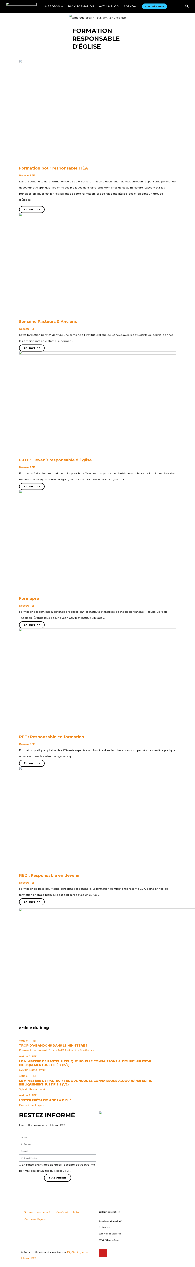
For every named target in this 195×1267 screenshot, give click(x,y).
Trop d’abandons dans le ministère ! (53, 1045)
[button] (53, 6)
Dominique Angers (31, 1105)
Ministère (73, 1050)
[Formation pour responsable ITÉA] (97, 111)
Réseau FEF (27, 175)
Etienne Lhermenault (33, 1050)
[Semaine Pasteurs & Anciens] (97, 265)
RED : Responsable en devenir (49, 875)
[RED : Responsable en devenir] (97, 818)
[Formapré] (97, 541)
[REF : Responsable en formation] (97, 680)
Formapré (29, 598)
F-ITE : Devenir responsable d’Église (55, 460)
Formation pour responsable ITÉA (53, 168)
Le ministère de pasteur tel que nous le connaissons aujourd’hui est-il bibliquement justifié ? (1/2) (85, 1082)
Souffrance (87, 1050)
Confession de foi (67, 1212)
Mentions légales (35, 1219)
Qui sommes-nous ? (37, 1212)
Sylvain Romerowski (32, 1069)
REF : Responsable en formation (51, 737)
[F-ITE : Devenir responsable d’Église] (97, 403)
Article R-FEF (28, 1040)
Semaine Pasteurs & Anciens (48, 321)
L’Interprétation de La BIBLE (45, 1100)
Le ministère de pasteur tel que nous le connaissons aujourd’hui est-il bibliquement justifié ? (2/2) (85, 1063)
